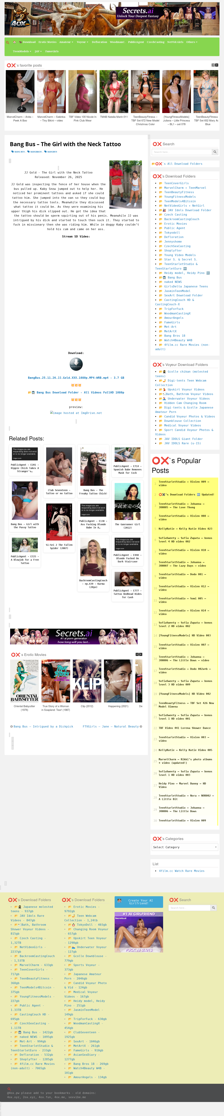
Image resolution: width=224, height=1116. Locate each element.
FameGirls (52, 51)
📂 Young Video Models (177, 255)
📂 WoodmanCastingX (175, 313)
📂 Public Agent (172, 228)
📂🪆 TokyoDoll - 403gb (87, 924)
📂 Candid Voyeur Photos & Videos (187, 416)
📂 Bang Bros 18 (172, 335)
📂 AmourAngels (171, 317)
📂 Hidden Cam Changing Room (182, 403)
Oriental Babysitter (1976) (24, 708)
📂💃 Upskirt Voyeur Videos (182, 389)
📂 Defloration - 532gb (34, 1054)
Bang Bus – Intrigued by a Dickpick (43, 726)
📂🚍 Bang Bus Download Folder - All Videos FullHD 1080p (76, 392)
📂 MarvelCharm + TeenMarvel (182, 187)
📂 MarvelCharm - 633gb (34, 965)
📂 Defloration (171, 237)
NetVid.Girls (175, 42)
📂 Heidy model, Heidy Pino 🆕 (184, 273)
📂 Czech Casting (173, 214)
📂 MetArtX (168, 331)
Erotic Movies (47, 42)
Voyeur (81, 42)
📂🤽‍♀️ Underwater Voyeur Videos (184, 398)
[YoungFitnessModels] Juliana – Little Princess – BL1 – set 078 (176, 120)
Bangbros (36, 152)
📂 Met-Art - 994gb (30, 1041)
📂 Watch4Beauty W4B (175, 340)
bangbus (52, 152)
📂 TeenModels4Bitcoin (177, 201)
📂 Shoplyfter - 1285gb (34, 1059)
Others (190, 42)
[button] (8, 43)
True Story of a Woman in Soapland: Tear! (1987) (55, 708)
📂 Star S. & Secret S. (178, 259)
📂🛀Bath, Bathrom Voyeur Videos (186, 394)
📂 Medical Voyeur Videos (180, 425)
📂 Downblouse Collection (180, 421)
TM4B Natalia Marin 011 (114, 116)
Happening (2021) (118, 706)
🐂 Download (27, 42)
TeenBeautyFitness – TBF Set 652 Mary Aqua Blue (208, 120)
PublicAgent (136, 42)
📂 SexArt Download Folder (181, 295)
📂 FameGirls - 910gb (85, 1050)
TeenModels (21, 51)
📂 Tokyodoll (169, 232)
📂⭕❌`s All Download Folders (177, 163)
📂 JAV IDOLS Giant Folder (181, 439)
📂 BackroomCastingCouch (179, 219)
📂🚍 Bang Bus (170, 277)
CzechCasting (155, 42)
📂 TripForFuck (171, 309)
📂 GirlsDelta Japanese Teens (183, 286)
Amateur (65, 42)
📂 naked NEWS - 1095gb (34, 1037)
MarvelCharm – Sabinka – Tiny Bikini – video (51, 118)
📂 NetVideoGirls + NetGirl (182, 205)
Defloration (99, 42)
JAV (37, 51)
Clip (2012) (87, 706)
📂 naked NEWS (170, 282)
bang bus (20, 152)
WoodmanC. (117, 42)
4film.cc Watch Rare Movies (182, 871)
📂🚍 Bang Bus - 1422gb (34, 1032)
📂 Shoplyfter (170, 250)
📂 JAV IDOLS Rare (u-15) (180, 443)
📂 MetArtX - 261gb (84, 1045)
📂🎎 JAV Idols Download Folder (185, 210)
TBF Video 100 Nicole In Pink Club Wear (82, 118)
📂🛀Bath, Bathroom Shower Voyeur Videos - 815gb (30, 929)
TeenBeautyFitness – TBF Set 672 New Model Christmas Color (145, 120)
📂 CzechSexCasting (175, 246)
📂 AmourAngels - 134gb (87, 1077)
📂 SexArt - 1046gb (84, 1041)
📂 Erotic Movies (173, 223)
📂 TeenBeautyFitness (176, 192)
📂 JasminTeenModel (175, 291)
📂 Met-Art (168, 326)
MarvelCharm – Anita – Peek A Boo (20, 118)
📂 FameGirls (169, 322)
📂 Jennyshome (170, 241)
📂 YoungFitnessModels (177, 196)
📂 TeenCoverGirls (174, 183)
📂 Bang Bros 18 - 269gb (88, 1064)
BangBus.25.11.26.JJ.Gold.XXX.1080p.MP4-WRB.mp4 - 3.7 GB (76, 377)
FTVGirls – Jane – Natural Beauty (111, 726)
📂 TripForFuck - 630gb (87, 1019)
